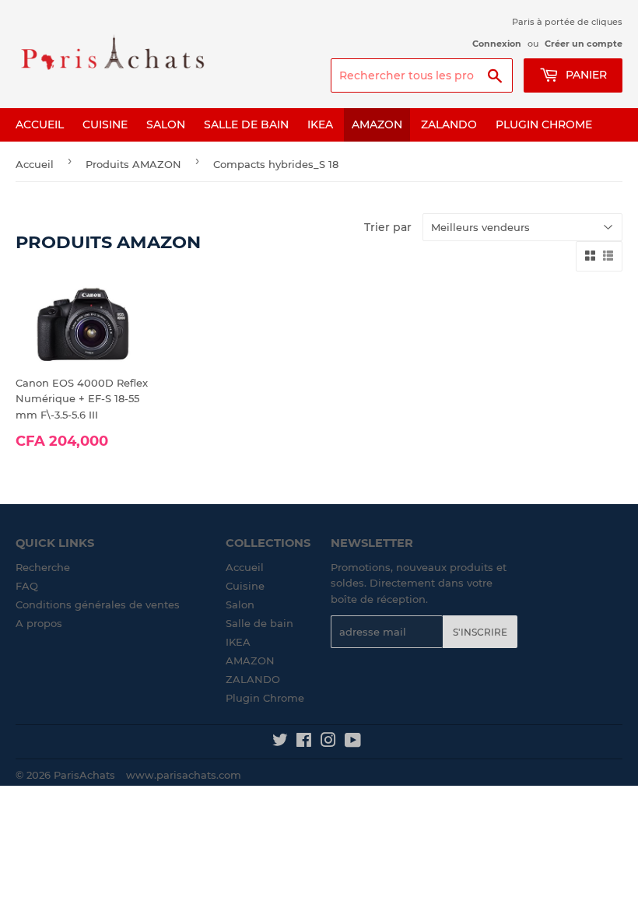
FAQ (27, 586)
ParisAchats (84, 775)
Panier (585, 75)
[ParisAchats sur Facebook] (304, 742)
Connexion (496, 43)
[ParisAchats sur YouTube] (353, 742)
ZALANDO (449, 124)
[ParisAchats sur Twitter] (280, 742)
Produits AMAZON (133, 164)
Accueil (40, 124)
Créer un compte (583, 43)
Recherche (43, 567)
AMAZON (377, 124)
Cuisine (105, 124)
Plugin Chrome (544, 124)
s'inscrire (480, 632)
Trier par (388, 227)
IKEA (320, 124)
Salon (165, 124)
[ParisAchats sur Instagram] (328, 742)
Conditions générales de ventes (98, 604)
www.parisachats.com (183, 775)
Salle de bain (246, 124)
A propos (39, 623)
